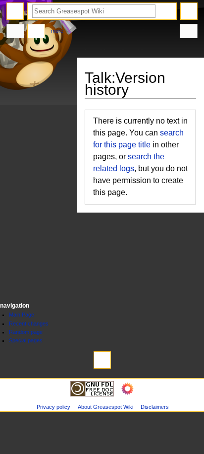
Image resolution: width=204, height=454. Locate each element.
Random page (26, 332)
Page (15, 32)
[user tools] (189, 11)
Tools (188, 32)
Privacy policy (53, 407)
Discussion (36, 32)
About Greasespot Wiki (105, 407)
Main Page (21, 315)
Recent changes (29, 323)
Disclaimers (155, 407)
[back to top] (102, 360)
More (57, 31)
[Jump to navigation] (15, 11)
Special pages (26, 340)
